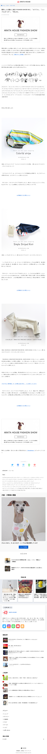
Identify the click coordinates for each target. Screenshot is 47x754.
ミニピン (27, 486)
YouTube (17, 628)
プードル (31, 481)
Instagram (9, 628)
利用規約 (18, 750)
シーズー (40, 477)
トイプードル (6, 481)
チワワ (27, 479)
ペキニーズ (22, 483)
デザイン (33, 479)
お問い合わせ (7, 730)
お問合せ (22, 750)
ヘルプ (5, 727)
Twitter (4, 628)
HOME (24, 748)
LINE (13, 628)
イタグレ (15, 477)
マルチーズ (5, 484)
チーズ (22, 479)
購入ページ (27, 195)
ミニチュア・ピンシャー (15, 484)
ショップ (6, 713)
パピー (12, 481)
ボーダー (29, 483)
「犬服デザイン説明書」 (18, 54)
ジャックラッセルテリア (8, 479)
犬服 (19, 490)
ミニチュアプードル (19, 486)
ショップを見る (23, 547)
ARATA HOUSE (24, 2)
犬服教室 (6, 719)
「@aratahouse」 (30, 450)
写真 (20, 488)
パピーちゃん (18, 481)
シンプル (18, 479)
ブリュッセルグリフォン (8, 483)
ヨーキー (33, 486)
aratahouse (8, 477)
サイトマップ (28, 750)
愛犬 (40, 488)
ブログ (17, 483)
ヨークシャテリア (7, 488)
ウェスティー (28, 477)
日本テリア (8, 490)
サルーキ (35, 477)
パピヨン (25, 481)
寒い (29, 488)
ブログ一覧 (11, 470)
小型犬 (33, 488)
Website (22, 628)
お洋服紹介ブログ (21, 195)
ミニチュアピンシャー (8, 486)
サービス (6, 724)
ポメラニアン (35, 483)
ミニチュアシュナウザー (27, 484)
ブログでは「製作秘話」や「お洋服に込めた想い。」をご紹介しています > (19, 383)
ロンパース (15, 488)
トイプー (38, 479)
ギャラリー (6, 716)
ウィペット (21, 477)
